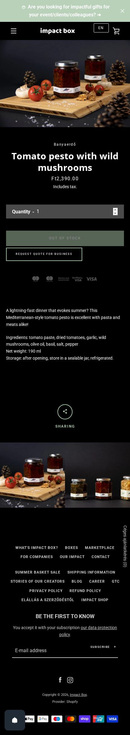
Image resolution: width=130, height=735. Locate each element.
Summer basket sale (37, 572)
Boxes (71, 548)
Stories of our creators (38, 581)
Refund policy (85, 591)
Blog (77, 581)
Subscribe (100, 647)
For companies (37, 557)
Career (97, 581)
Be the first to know (65, 616)
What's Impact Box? (36, 548)
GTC (116, 581)
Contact (101, 557)
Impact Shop (95, 600)
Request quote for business (44, 254)
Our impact (72, 557)
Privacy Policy (46, 591)
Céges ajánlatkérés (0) (125, 546)
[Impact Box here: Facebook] (60, 679)
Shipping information (91, 572)
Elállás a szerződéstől (47, 600)
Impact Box (78, 695)
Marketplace (100, 548)
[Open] (15, 720)
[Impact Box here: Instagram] (70, 679)
